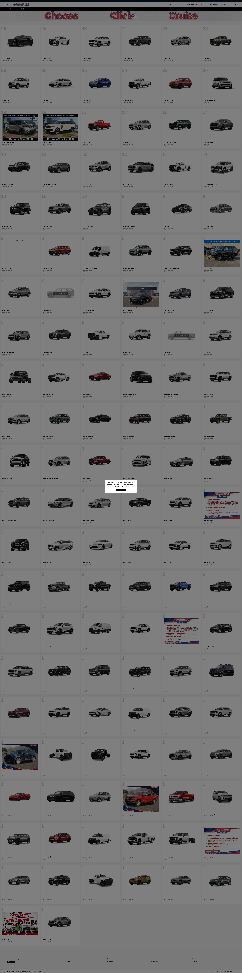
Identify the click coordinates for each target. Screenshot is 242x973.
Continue (121, 490)
